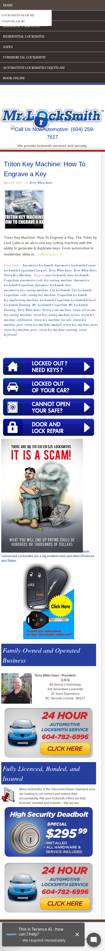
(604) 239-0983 (68, 119)
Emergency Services (21, 26)
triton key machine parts (80, 324)
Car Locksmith (60, 290)
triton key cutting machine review (56, 314)
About (8, 15)
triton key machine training (58, 329)
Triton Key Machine (17, 275)
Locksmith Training (17, 304)
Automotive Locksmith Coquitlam (34, 67)
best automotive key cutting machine (37, 287)
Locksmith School (83, 300)
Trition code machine (56, 310)
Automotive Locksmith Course (75, 265)
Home (8, 5)
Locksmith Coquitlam (55, 300)
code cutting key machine (38, 295)
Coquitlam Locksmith (72, 295)
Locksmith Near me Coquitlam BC (18, 18)
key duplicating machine (21, 300)
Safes (8, 46)
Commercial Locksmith (24, 57)
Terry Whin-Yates (40, 182)
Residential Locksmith (23, 36)
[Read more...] (50, 254)
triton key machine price (21, 329)
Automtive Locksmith (49, 285)
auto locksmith (55, 275)
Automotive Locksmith (37, 265)
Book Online (14, 78)
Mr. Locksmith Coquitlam (49, 304)
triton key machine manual (43, 324)
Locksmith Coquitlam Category (25, 270)
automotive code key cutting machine (46, 280)
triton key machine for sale (53, 319)
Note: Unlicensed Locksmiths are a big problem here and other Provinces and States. (47, 556)
